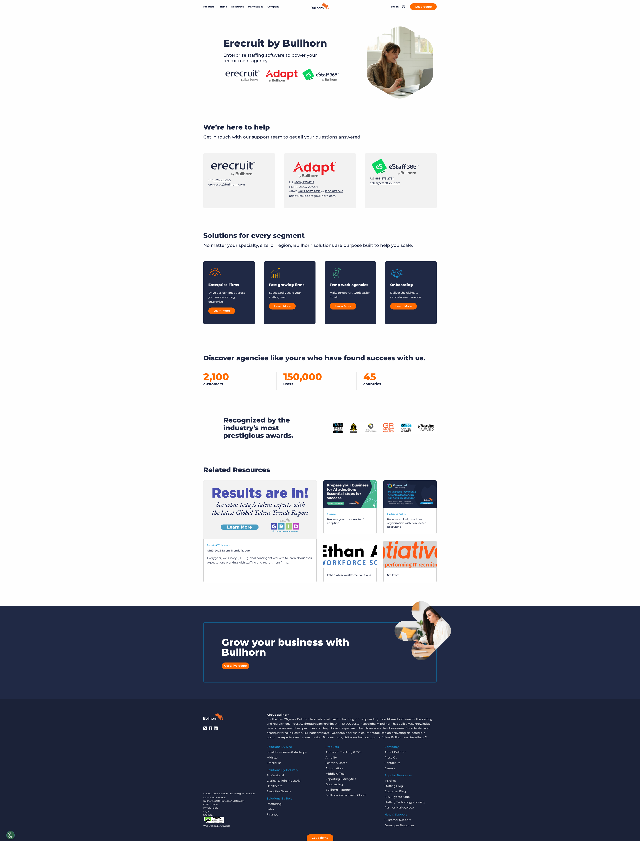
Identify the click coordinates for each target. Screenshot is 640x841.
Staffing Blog (393, 786)
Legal (206, 811)
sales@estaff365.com (385, 183)
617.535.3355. (222, 180)
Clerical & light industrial (284, 780)
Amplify (331, 757)
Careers (389, 768)
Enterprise (274, 762)
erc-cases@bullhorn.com (226, 184)
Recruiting (274, 804)
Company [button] (273, 6)
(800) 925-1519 (304, 182)
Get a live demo (235, 665)
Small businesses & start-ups (286, 752)
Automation (334, 768)
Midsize (272, 757)
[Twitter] (205, 728)
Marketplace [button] (255, 6)
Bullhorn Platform (338, 789)
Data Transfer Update (214, 797)
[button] (403, 6)
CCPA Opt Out (210, 804)
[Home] (320, 8)
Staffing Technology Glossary (404, 802)
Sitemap (208, 815)
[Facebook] (210, 728)
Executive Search (279, 791)
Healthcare (274, 786)
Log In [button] (395, 6)
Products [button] (208, 6)
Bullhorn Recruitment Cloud (346, 795)
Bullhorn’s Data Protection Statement (223, 801)
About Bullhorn (395, 752)
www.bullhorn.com (363, 737)
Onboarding (334, 784)
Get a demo (423, 6)
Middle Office (335, 773)
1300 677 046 (334, 191)
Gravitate (225, 825)
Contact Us (392, 762)
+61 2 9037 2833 (309, 191)
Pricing (222, 6)
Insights (390, 780)
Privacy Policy (210, 807)
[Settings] (10, 835)
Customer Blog (395, 791)
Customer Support (397, 820)
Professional (275, 775)
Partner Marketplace (399, 807)
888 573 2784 (384, 178)
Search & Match (336, 762)
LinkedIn (414, 737)
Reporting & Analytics (341, 779)
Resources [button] (237, 6)
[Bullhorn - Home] (213, 717)
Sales (270, 809)
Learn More (222, 310)
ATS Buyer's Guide (397, 796)
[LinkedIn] (216, 728)
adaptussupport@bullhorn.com (312, 196)
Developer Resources (399, 825)
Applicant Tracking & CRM (344, 752)
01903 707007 (308, 186)
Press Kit (390, 757)
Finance (272, 814)
